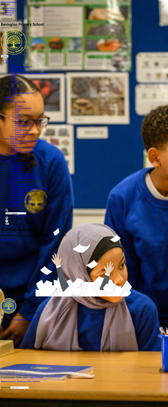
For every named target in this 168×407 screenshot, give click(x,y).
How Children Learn (18, 136)
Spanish (18, 115)
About (7, 62)
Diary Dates (10, 8)
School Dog (14, 95)
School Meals (15, 171)
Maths (17, 121)
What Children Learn (18, 102)
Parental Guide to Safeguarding (22, 191)
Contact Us (9, 97)
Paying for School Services (21, 173)
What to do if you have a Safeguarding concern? (29, 189)
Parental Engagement (18, 180)
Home (7, 60)
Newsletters (10, 10)
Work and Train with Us (14, 202)
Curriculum (9, 12)
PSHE (17, 128)
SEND (12, 84)
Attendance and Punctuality (21, 67)
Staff (12, 86)
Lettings (13, 76)
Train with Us (15, 204)
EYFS (17, 112)
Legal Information (36, 377)
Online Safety (15, 197)
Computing (19, 106)
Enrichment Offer (17, 169)
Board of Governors (18, 143)
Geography (19, 117)
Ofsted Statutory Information (21, 152)
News (7, 154)
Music (17, 123)
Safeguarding (10, 182)
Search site (5, 387)
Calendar (13, 156)
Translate (24, 215)
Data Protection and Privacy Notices (24, 147)
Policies (8, 15)
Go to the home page (9, 239)
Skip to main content (9, 2)
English (17, 110)
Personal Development (24, 134)
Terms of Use (15, 149)
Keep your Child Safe (18, 195)
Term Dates (14, 89)
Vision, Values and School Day (22, 93)
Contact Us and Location (19, 71)
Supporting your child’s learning (22, 176)
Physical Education (22, 126)
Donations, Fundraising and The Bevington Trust (29, 73)
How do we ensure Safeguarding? (23, 186)
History (17, 119)
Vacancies (14, 206)
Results (13, 80)
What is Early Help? (17, 193)
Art (16, 104)
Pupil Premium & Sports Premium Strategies (28, 141)
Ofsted (13, 78)
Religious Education (22, 130)
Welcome (14, 65)
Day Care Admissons (18, 162)
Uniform (13, 91)
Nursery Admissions (18, 165)
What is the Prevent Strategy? (22, 199)
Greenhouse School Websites (28, 381)
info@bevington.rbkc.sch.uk (25, 319)
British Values (15, 69)
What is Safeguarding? (19, 184)
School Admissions (18, 167)
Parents (8, 160)
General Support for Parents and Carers (25, 178)
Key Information (11, 139)
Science (18, 132)
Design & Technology (23, 108)
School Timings (16, 82)
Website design (7, 381)
